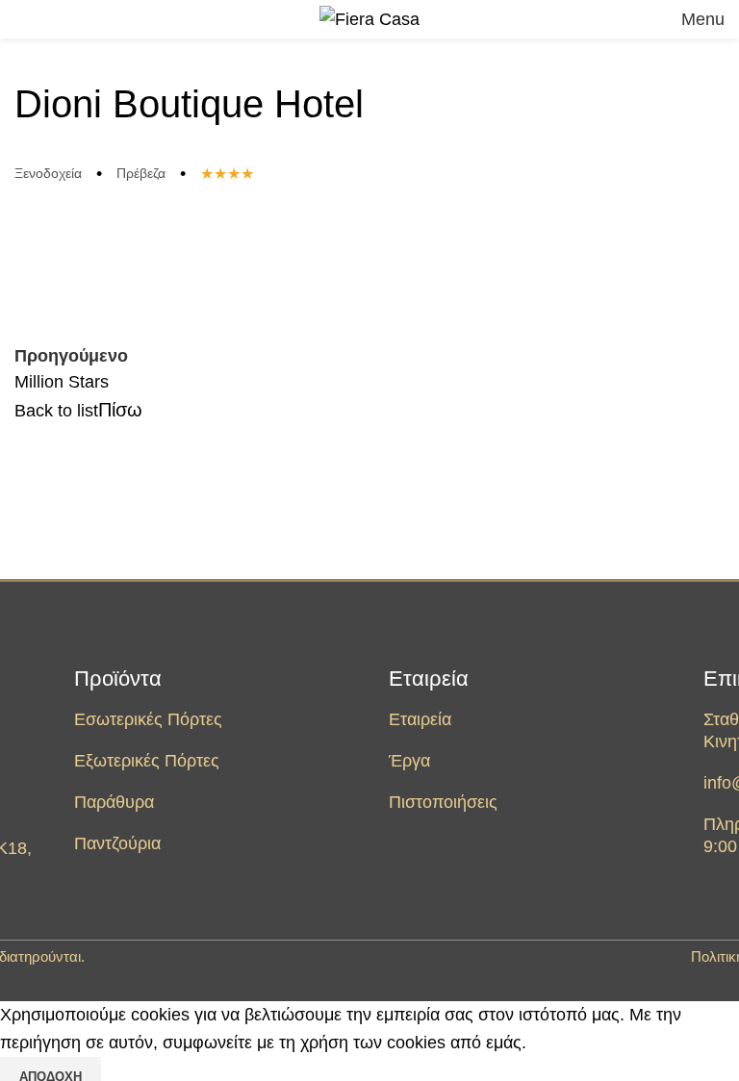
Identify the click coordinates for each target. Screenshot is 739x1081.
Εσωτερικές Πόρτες (148, 719)
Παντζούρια (117, 843)
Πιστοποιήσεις (443, 802)
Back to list (56, 410)
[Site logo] (369, 18)
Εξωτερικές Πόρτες (146, 760)
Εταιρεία (429, 678)
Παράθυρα (114, 802)
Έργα (409, 760)
